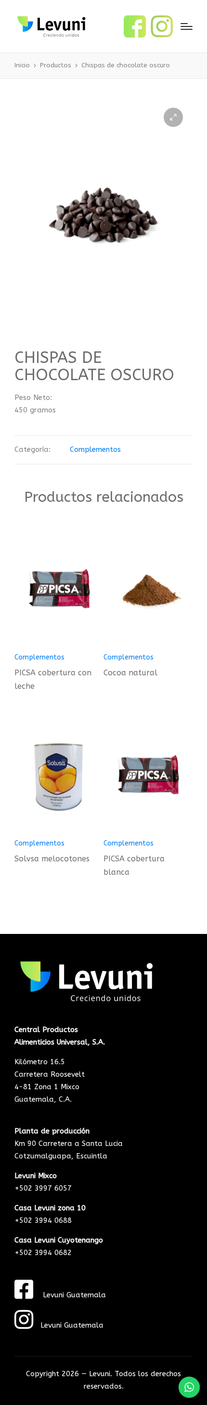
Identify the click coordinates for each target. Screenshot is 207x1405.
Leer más (59, 645)
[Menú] (187, 26)
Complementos (95, 449)
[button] (173, 117)
